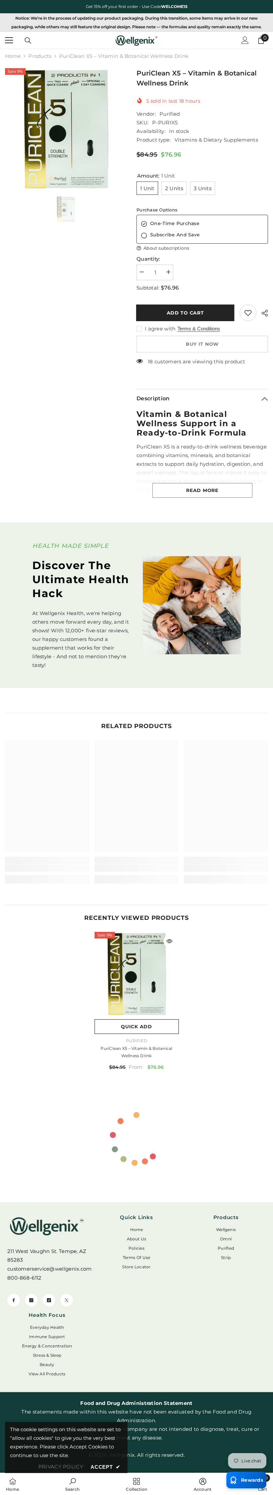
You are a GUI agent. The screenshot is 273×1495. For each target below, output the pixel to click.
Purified (169, 114)
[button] (202, 248)
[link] (47, 868)
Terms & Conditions (198, 328)
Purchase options (156, 209)
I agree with (160, 328)
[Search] (28, 41)
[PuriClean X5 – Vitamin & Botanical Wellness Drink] (137, 974)
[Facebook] (13, 1300)
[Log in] (245, 40)
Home (13, 56)
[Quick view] (169, 941)
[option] (136, 6)
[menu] (9, 40)
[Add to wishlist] (248, 313)
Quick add (136, 1027)
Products (39, 56)
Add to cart (185, 313)
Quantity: (148, 259)
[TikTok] (49, 1300)
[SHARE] (262, 313)
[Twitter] (66, 1300)
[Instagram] (31, 1300)
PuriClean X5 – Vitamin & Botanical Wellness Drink (136, 1052)
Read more (202, 490)
